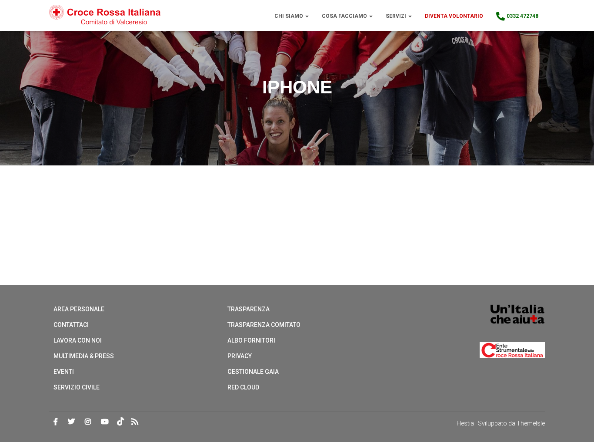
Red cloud (243, 387)
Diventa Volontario (454, 16)
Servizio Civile (76, 387)
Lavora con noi (77, 340)
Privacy (239, 356)
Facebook (55, 422)
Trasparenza (248, 309)
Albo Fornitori (251, 340)
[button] (306, 16)
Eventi (63, 371)
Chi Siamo (289, 16)
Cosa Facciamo (345, 16)
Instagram (87, 422)
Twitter (71, 422)
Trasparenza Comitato (263, 324)
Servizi (396, 16)
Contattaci (71, 324)
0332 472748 (522, 16)
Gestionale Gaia (253, 371)
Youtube (105, 422)
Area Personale (78, 309)
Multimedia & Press (83, 356)
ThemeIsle (531, 423)
